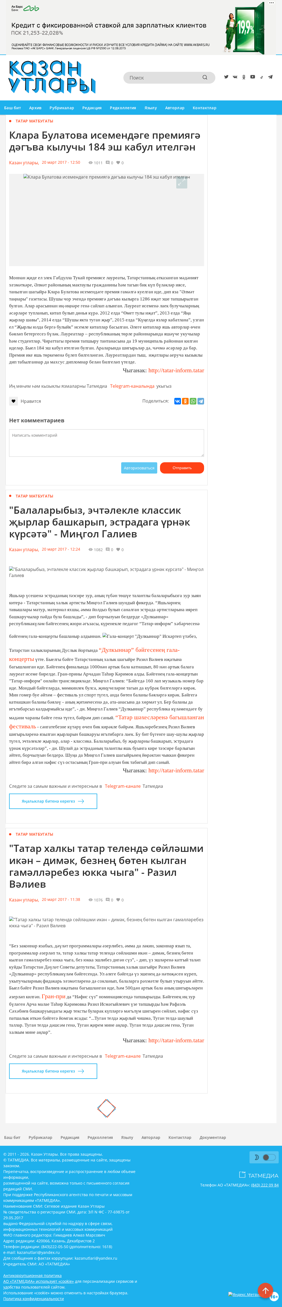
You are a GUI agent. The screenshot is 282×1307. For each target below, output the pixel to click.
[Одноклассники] (185, 401)
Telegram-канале (123, 786)
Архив (35, 107)
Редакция (92, 107)
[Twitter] (225, 78)
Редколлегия (123, 107)
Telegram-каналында (132, 386)
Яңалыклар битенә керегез (48, 801)
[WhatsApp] (193, 401)
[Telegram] (269, 78)
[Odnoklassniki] (242, 78)
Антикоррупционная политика (32, 1275)
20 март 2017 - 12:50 (61, 162)
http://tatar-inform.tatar (176, 370)
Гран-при (54, 996)
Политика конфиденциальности (33, 1298)
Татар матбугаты (34, 121)
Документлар (213, 1137)
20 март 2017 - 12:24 (61, 549)
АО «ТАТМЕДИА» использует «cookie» (38, 1281)
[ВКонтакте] (177, 401)
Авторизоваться (139, 468)
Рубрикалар (62, 107)
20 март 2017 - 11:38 (61, 899)
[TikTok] (260, 78)
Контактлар (204, 107)
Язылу (151, 107)
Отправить (182, 468)
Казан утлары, (24, 163)
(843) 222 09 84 (265, 1185)
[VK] (234, 78)
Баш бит (12, 107)
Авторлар (175, 107)
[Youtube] (251, 78)
